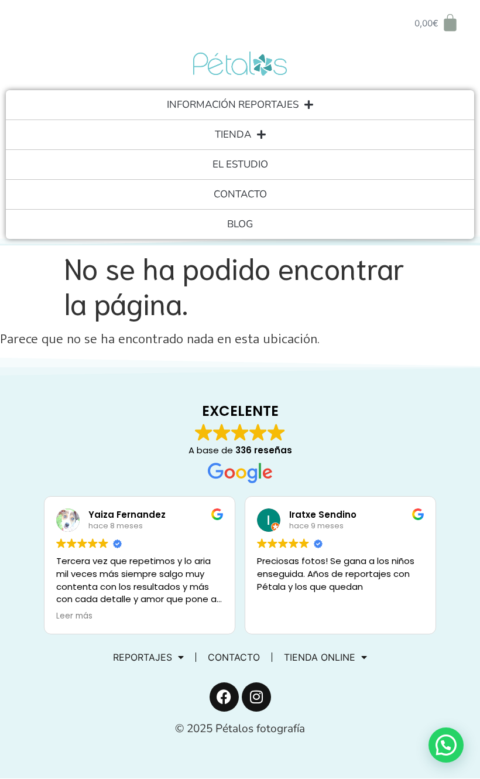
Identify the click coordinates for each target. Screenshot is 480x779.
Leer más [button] (74, 616)
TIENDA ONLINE (319, 657)
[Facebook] (224, 697)
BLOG (240, 224)
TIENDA (233, 134)
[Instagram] (256, 697)
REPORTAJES (142, 657)
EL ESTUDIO (240, 164)
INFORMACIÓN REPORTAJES (233, 104)
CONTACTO (240, 194)
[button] (446, 745)
